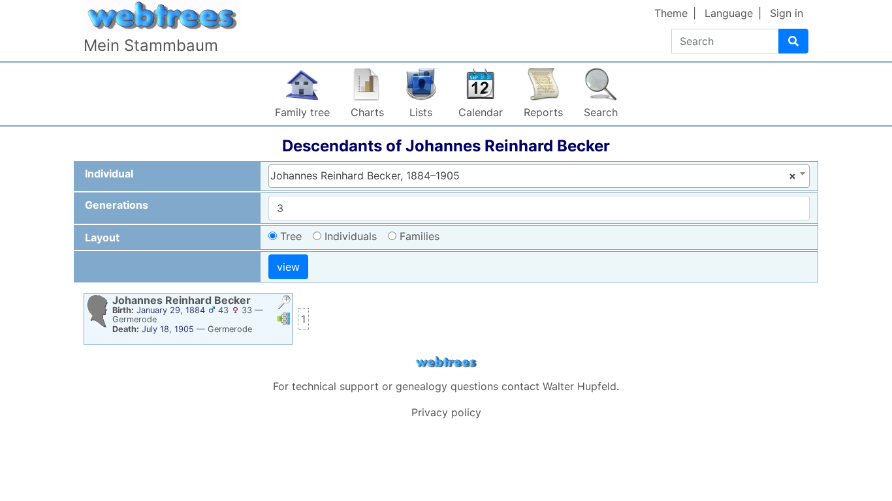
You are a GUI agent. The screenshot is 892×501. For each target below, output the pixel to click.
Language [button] (729, 13)
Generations (116, 204)
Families (419, 236)
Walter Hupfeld (579, 386)
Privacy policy (446, 412)
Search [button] (601, 112)
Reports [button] (543, 112)
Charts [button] (367, 112)
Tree (291, 236)
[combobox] (539, 176)
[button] (284, 303)
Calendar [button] (480, 112)
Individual (109, 173)
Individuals (351, 236)
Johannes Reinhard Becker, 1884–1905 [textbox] (533, 175)
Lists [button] (420, 112)
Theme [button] (671, 13)
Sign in (786, 13)
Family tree (302, 112)
